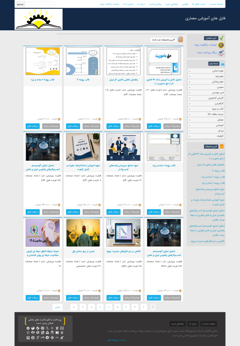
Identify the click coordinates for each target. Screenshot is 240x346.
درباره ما (141, 4)
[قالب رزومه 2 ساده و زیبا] (42, 74)
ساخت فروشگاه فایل (116, 340)
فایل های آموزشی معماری (205, 18)
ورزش (220, 130)
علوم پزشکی (217, 82)
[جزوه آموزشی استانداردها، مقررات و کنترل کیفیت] (83, 160)
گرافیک (220, 136)
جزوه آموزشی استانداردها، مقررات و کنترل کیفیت (83, 167)
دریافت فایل (154, 126)
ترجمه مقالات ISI (215, 114)
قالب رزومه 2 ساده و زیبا (213, 177)
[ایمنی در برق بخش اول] (83, 246)
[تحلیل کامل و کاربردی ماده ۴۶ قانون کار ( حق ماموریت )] (164, 74)
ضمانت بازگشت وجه (109, 4)
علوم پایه (219, 76)
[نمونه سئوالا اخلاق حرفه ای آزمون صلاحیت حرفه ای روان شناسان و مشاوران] (42, 246)
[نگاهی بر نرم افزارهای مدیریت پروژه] (123, 246)
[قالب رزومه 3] (83, 74)
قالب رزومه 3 (218, 171)
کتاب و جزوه (217, 109)
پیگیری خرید (155, 4)
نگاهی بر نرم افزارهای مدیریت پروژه (208, 241)
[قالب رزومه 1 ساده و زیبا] (164, 160)
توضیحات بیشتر (172, 126)
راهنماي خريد (172, 4)
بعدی (57, 307)
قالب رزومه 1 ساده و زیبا (213, 183)
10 (74, 307)
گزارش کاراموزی (216, 98)
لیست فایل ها (198, 4)
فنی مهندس (217, 92)
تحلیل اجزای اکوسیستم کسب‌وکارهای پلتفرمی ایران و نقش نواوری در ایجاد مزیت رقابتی (207, 215)
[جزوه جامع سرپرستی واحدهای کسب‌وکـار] (123, 160)
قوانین (185, 4)
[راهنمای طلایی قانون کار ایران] (123, 74)
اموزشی (219, 125)
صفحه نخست (216, 4)
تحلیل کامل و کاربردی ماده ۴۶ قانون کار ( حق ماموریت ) (163, 81)
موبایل (220, 120)
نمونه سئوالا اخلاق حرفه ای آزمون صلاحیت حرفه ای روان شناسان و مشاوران (43, 255)
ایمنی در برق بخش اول (83, 251)
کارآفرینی (219, 103)
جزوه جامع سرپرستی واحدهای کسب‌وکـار (123, 167)
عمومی (220, 87)
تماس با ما (128, 4)
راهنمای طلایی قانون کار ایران (211, 165)
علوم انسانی (217, 71)
